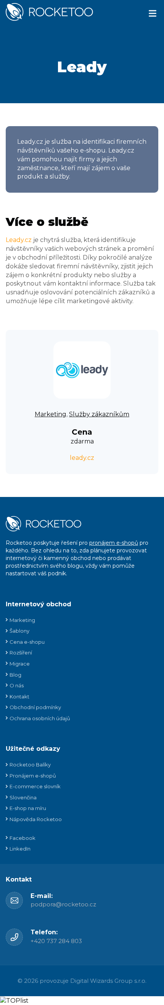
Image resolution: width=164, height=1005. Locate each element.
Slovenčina (23, 797)
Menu (152, 13)
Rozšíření (21, 652)
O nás (17, 685)
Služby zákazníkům (99, 414)
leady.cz (82, 457)
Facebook (22, 838)
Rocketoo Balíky (30, 764)
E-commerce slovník (35, 786)
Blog (15, 675)
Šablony (19, 631)
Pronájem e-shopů (33, 776)
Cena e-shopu (27, 642)
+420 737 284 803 (56, 941)
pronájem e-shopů (113, 542)
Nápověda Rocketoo (36, 819)
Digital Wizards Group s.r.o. (108, 980)
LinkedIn (20, 849)
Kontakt (19, 696)
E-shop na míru (28, 808)
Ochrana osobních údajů (40, 718)
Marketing (50, 414)
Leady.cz (19, 240)
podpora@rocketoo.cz (63, 904)
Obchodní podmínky (35, 707)
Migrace (20, 664)
